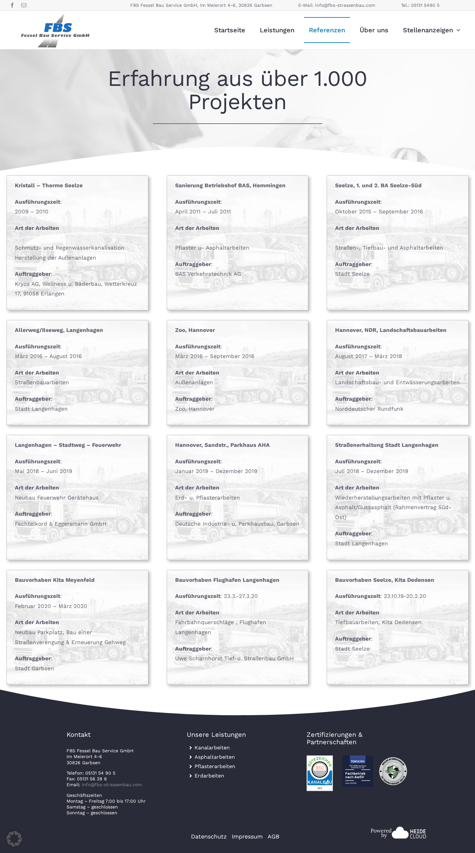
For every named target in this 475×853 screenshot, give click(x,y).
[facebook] (12, 5)
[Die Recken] (393, 758)
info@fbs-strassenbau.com (345, 5)
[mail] (23, 5)
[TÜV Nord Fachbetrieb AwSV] (358, 758)
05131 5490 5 (425, 5)
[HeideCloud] (398, 827)
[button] (14, 839)
